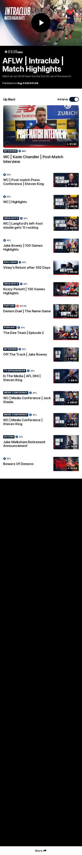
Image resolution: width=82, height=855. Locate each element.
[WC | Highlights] (41, 202)
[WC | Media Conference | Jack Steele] (41, 398)
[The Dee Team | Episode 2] (41, 332)
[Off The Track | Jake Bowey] (41, 354)
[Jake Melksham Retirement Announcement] (41, 442)
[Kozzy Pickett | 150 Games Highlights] (41, 289)
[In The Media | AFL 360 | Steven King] (41, 376)
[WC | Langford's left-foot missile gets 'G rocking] (41, 224)
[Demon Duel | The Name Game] (41, 311)
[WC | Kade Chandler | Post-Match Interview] (41, 136)
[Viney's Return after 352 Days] (41, 267)
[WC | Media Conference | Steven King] (41, 420)
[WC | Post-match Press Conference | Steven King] (41, 180)
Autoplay (62, 99)
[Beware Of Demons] (41, 464)
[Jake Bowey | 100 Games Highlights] (41, 246)
